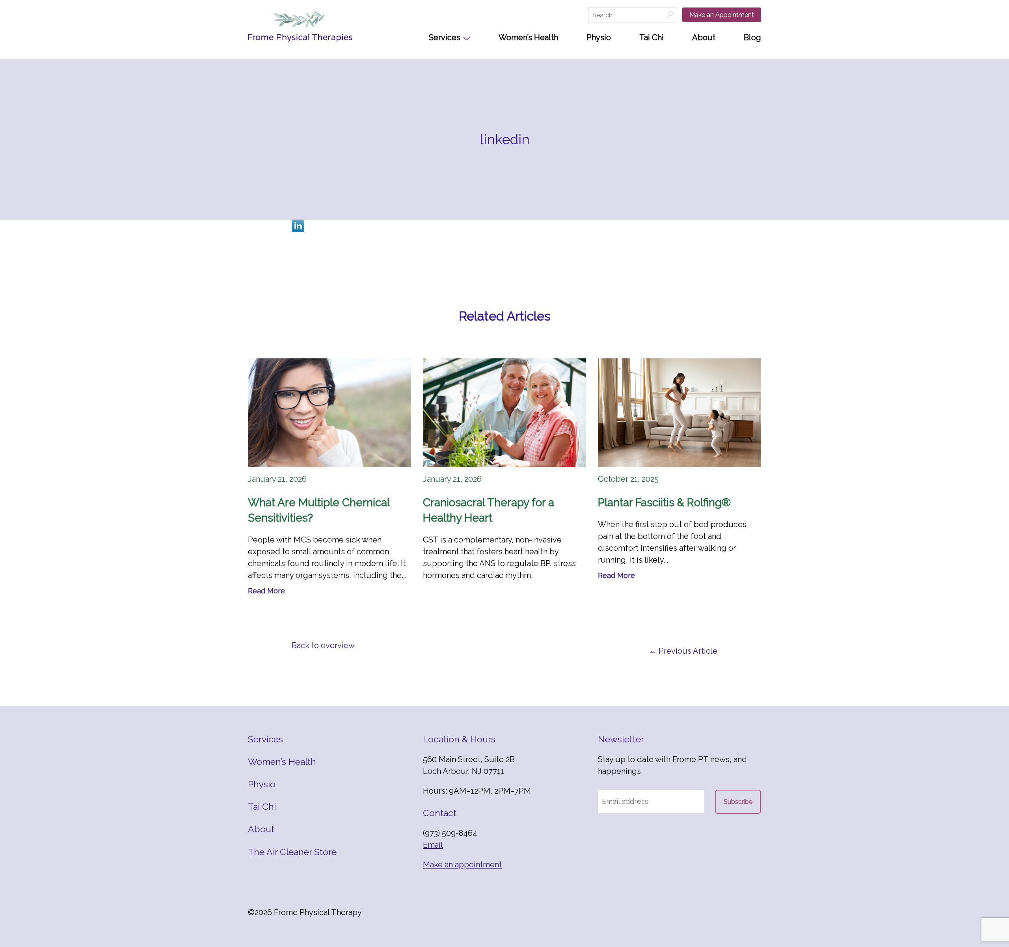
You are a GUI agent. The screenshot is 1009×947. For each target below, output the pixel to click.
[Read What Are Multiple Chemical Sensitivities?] (329, 412)
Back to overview (323, 645)
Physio (598, 37)
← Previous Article (683, 651)
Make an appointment (462, 864)
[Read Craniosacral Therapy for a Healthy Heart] (504, 412)
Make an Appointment (721, 15)
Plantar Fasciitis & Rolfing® (664, 502)
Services (444, 37)
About (703, 37)
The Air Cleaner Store (292, 851)
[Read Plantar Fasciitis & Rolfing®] (679, 412)
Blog (752, 37)
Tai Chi (651, 37)
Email (433, 845)
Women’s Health (528, 37)
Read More (266, 591)
